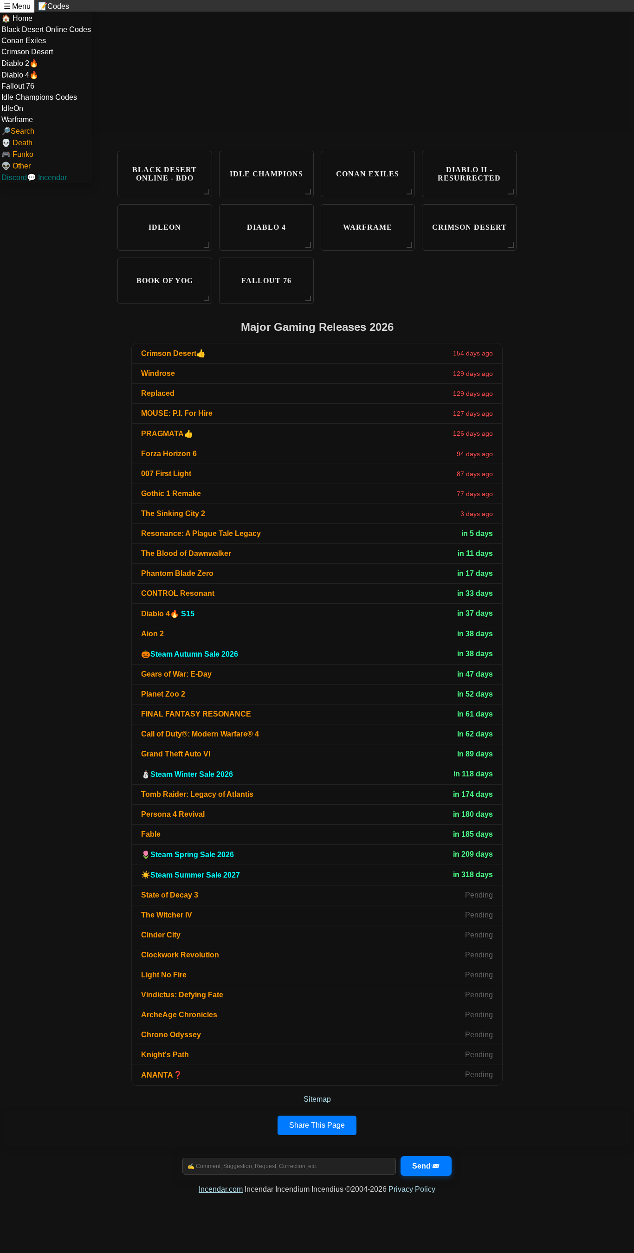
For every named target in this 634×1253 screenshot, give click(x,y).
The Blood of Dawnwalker (186, 553)
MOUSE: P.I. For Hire (177, 413)
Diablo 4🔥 (20, 75)
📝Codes (53, 6)
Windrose (158, 373)
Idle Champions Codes (39, 97)
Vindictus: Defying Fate (182, 995)
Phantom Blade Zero (177, 573)
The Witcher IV (166, 915)
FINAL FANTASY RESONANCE (196, 714)
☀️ (190, 875)
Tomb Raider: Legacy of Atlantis (197, 794)
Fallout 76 (17, 86)
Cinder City (161, 935)
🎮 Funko (17, 154)
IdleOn (12, 108)
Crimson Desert (27, 52)
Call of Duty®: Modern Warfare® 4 (200, 734)
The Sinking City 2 (173, 513)
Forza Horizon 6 (169, 454)
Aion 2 (152, 634)
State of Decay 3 (169, 895)
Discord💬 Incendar (34, 177)
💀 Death (16, 143)
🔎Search (17, 131)
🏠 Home (16, 18)
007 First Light (166, 474)
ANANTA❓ (161, 1075)
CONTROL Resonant (177, 593)
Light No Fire (164, 975)
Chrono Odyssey (171, 1035)
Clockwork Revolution (180, 955)
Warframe (17, 119)
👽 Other (16, 166)
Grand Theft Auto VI (175, 754)
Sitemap (317, 1099)
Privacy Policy (411, 1189)
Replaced (158, 393)
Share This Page (317, 1125)
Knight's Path (165, 1055)
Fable (151, 834)
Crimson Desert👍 (173, 353)
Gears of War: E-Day (176, 674)
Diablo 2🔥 (20, 63)
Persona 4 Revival (173, 814)
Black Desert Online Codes (46, 29)
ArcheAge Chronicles (179, 1015)
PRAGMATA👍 (167, 434)
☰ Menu (17, 6)
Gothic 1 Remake (171, 493)
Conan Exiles (23, 41)
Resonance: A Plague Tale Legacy (201, 533)
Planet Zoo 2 (163, 694)
